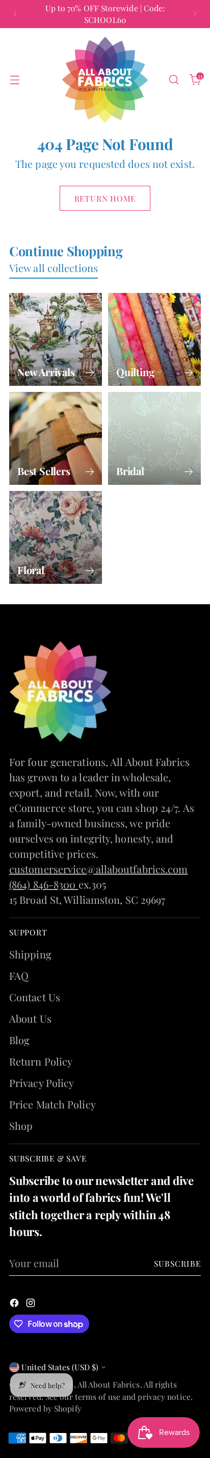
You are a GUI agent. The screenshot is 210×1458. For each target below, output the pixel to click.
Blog (19, 1040)
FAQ (19, 975)
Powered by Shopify (45, 1408)
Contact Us (34, 997)
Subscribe (177, 1263)
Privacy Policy (41, 1083)
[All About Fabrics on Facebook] (15, 1304)
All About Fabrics (108, 1384)
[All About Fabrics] (105, 80)
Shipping (30, 954)
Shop (21, 1125)
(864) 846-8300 (43, 884)
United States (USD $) (59, 1367)
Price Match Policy (52, 1104)
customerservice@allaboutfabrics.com (98, 869)
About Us (30, 1018)
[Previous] (15, 14)
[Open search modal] (173, 79)
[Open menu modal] (14, 79)
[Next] (194, 14)
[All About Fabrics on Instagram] (31, 1304)
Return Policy (40, 1061)
